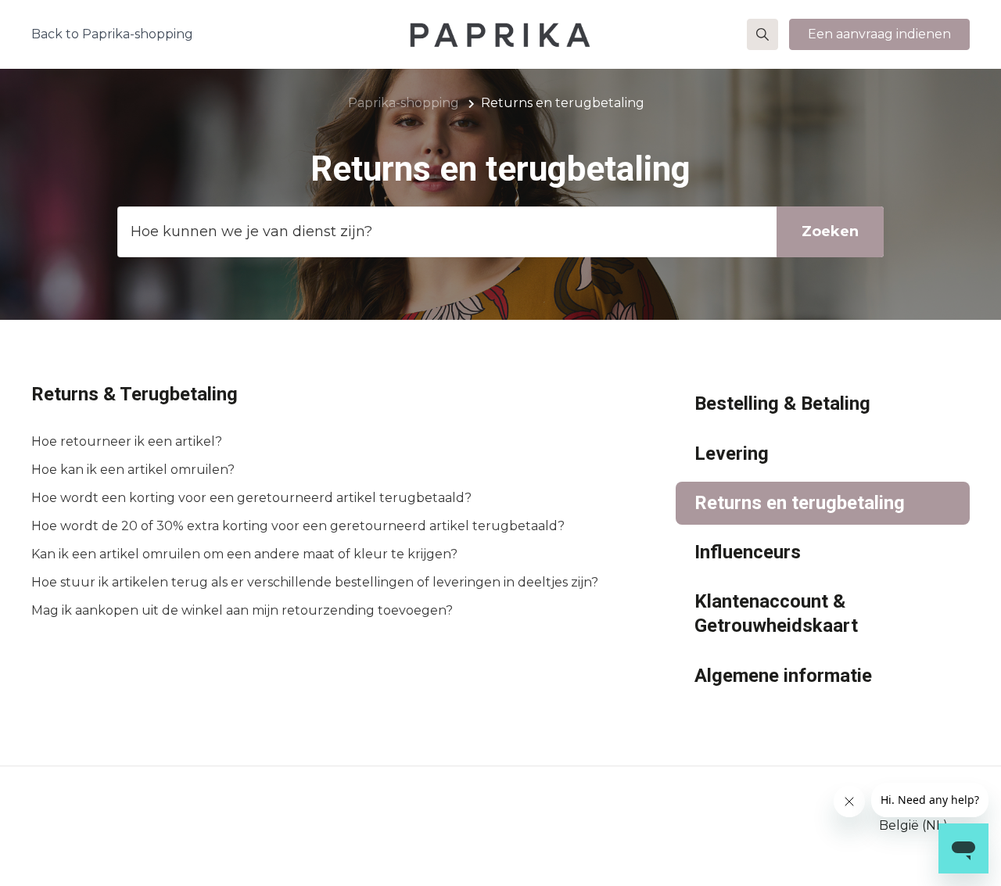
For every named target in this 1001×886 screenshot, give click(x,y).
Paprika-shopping (403, 102)
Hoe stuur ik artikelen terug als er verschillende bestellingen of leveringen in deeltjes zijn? (314, 582)
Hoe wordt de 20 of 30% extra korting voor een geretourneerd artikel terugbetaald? (298, 525)
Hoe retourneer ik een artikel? (126, 441)
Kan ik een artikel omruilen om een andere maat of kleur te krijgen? (244, 554)
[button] (762, 34)
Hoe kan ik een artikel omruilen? (133, 469)
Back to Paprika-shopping (112, 34)
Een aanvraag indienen (879, 34)
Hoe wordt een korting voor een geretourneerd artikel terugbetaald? (251, 497)
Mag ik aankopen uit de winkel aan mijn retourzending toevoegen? (242, 610)
